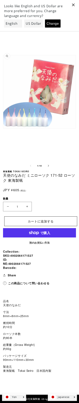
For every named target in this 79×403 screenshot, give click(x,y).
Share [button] (12, 275)
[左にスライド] (30, 165)
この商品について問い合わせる (28, 283)
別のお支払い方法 (39, 242)
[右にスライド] (48, 165)
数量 (6, 198)
